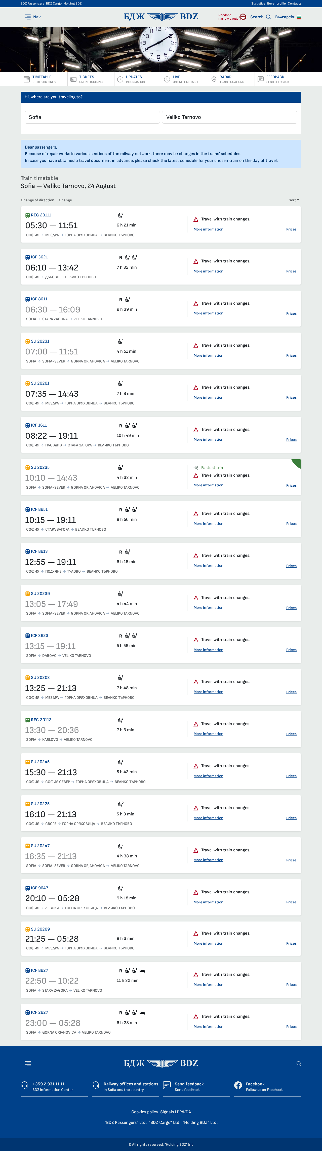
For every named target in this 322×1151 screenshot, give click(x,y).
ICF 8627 (39, 970)
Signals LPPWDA (175, 1112)
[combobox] (92, 117)
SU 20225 (40, 803)
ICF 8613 (39, 551)
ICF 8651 (39, 509)
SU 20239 (40, 593)
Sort (292, 200)
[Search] (299, 1063)
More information (208, 229)
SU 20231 (40, 341)
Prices (291, 229)
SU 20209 (40, 929)
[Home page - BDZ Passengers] (161, 1063)
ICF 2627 (39, 1012)
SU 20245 (40, 761)
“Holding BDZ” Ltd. (200, 1122)
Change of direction (37, 200)
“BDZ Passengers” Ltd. (125, 1122)
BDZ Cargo (54, 4)
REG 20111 (41, 215)
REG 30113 (41, 719)
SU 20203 (40, 677)
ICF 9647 (39, 888)
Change (65, 200)
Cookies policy (144, 1112)
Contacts (294, 4)
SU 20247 (40, 845)
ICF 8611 (39, 299)
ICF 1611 (39, 425)
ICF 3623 (39, 635)
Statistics (258, 4)
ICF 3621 (39, 257)
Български (286, 17)
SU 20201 (40, 383)
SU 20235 (40, 467)
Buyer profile (276, 4)
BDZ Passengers (32, 4)
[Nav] (28, 1063)
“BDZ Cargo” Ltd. (164, 1122)
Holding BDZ (73, 4)
